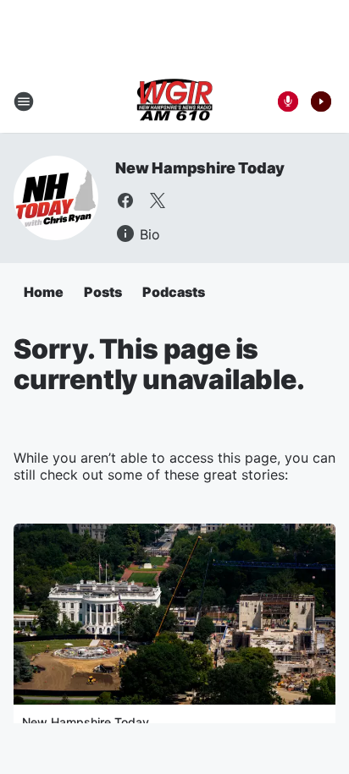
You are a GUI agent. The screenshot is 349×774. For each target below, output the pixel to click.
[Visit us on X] (157, 200)
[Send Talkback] (288, 101)
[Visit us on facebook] (125, 200)
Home (44, 291)
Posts (103, 291)
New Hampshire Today (200, 168)
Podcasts (173, 291)
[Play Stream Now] (321, 101)
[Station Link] (174, 101)
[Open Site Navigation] (24, 101)
